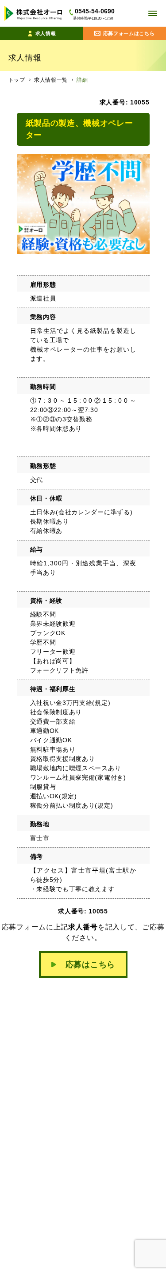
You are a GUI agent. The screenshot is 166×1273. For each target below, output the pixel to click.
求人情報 (45, 33)
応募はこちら (90, 964)
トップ (16, 80)
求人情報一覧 (51, 80)
